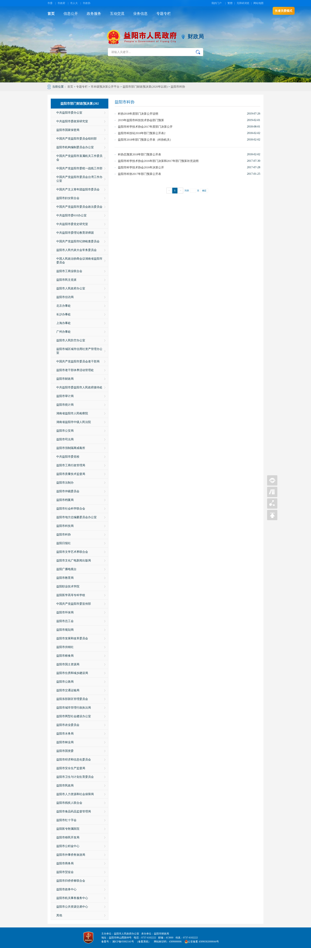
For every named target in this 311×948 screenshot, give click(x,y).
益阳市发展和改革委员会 (72, 638)
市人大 (74, 3)
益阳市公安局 (65, 430)
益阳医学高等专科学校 (70, 595)
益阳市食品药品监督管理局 (73, 811)
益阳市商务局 (65, 863)
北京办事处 (63, 305)
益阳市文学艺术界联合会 (72, 551)
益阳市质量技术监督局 (70, 473)
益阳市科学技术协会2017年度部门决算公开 (145, 126)
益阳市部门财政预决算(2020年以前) (145, 86)
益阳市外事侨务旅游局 (70, 854)
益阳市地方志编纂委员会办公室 (76, 517)
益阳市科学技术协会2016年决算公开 (141, 167)
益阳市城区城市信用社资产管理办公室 (79, 350)
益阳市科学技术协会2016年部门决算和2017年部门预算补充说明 (158, 160)
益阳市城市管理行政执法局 (73, 707)
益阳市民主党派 (66, 279)
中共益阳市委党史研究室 (72, 224)
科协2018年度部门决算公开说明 (138, 113)
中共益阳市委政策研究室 (72, 121)
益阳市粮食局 (65, 655)
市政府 (61, 3)
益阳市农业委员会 (67, 724)
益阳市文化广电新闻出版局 (73, 560)
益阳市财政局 (65, 378)
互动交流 (117, 14)
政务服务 (94, 14)
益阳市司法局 (65, 439)
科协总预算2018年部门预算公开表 (139, 154)
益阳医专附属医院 (67, 828)
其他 (59, 915)
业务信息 (140, 14)
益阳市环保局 (65, 612)
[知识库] (272, 496)
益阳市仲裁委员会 (67, 491)
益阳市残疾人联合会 (69, 802)
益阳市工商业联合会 (69, 271)
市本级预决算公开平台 (105, 86)
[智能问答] (272, 484)
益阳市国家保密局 (67, 129)
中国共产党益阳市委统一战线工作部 (79, 168)
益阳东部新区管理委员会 (72, 698)
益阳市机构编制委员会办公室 (75, 147)
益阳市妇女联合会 (67, 198)
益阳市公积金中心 (67, 846)
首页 (51, 14)
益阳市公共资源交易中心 (72, 906)
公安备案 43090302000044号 (203, 941)
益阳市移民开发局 (67, 837)
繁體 (230, 3)
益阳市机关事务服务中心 (72, 898)
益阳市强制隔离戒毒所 (70, 447)
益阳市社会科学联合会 (70, 508)
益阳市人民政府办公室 (70, 288)
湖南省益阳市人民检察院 (72, 413)
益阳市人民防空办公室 (70, 340)
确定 (204, 190)
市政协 (86, 3)
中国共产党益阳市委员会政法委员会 (79, 206)
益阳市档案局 (65, 499)
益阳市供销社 (65, 647)
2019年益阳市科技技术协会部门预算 (141, 120)
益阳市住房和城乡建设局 (72, 672)
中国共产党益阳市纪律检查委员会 (78, 241)
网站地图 (258, 3)
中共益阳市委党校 (67, 456)
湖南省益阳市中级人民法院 (73, 422)
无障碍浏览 (243, 3)
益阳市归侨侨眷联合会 (70, 880)
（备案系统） (143, 941)
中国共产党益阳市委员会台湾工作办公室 (79, 178)
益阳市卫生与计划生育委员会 (75, 776)
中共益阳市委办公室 (69, 112)
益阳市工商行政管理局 (70, 465)
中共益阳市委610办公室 (71, 215)
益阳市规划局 (65, 629)
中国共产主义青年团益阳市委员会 (78, 189)
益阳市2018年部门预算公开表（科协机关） (145, 139)
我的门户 (216, 3)
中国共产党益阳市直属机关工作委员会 (79, 157)
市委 (50, 3)
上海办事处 (63, 323)
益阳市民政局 (65, 785)
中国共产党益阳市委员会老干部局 (78, 361)
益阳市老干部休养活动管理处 (75, 370)
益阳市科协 (178, 86)
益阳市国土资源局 (67, 664)
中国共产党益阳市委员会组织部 (76, 138)
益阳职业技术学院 (67, 586)
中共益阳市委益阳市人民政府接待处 (79, 387)
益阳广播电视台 (66, 569)
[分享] (272, 507)
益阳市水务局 (65, 733)
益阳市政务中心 (66, 889)
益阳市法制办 (65, 482)
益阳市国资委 (65, 750)
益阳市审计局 (65, 396)
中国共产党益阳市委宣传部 (73, 603)
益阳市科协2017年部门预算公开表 (139, 173)
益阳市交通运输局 (67, 690)
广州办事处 (63, 331)
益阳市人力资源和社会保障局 (75, 794)
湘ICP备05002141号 (123, 941)
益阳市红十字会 (66, 820)
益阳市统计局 (65, 404)
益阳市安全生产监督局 (70, 768)
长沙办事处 (63, 314)
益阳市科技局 (65, 525)
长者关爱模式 (283, 10)
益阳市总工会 (65, 621)
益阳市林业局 (65, 742)
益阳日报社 (63, 543)
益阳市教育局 (65, 577)
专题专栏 (163, 14)
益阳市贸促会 (65, 872)
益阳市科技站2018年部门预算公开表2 (141, 133)
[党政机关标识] (88, 938)
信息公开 (71, 14)
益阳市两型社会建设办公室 (73, 716)
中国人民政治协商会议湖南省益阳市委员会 (79, 260)
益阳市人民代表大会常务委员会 (76, 250)
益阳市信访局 (65, 297)
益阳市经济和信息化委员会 (73, 759)
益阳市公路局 (65, 681)
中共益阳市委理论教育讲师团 (75, 232)
